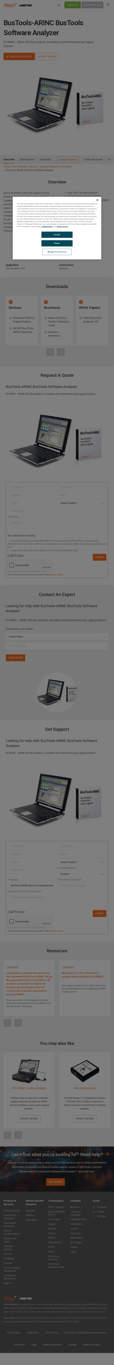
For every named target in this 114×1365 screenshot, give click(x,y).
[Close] (97, 200)
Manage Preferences (57, 252)
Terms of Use (62, 227)
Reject (57, 243)
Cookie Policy (47, 227)
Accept (57, 235)
